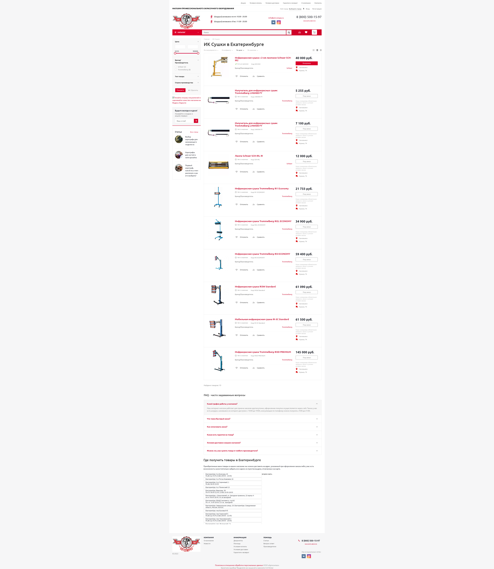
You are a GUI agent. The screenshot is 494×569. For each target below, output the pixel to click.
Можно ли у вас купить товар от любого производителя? (232, 450)
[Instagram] (279, 22)
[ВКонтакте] (273, 22)
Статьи (266, 540)
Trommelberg (287, 101)
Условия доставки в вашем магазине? (224, 442)
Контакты (318, 3)
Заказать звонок (309, 21)
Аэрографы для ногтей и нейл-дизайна (191, 155)
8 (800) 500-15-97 (309, 17)
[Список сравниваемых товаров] (300, 33)
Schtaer (289, 68)
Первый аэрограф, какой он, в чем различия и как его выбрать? (191, 170)
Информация (240, 537)
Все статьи (194, 132)
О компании (306, 3)
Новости (207, 543)
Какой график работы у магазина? (222, 404)
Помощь (267, 537)
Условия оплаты (256, 3)
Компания (209, 537)
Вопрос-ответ (268, 543)
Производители (269, 546)
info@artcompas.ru (276, 18)
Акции (243, 3)
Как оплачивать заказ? (217, 426)
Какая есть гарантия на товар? (220, 434)
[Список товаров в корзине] (315, 33)
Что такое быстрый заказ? (218, 419)
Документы (238, 540)
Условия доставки (272, 3)
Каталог (182, 32)
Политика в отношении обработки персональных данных (239, 565)
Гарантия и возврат (290, 3)
